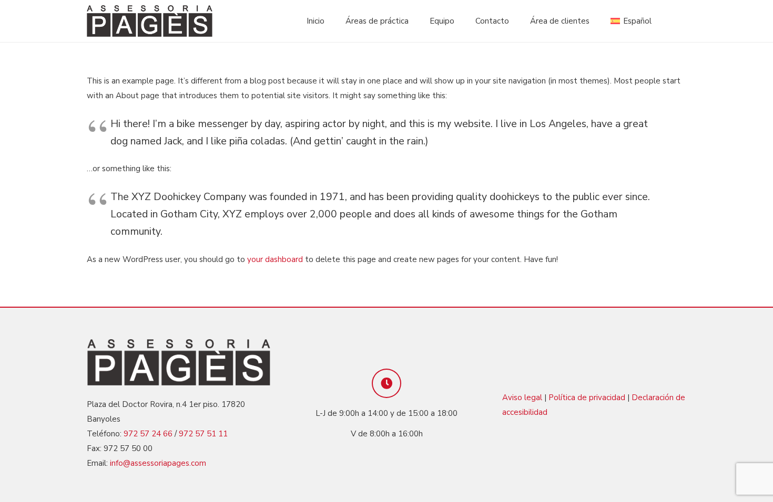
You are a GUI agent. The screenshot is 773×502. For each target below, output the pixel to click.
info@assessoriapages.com (158, 463)
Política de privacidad (586, 397)
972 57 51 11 (203, 433)
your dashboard (275, 259)
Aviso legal (522, 397)
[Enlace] (149, 21)
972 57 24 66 (148, 433)
